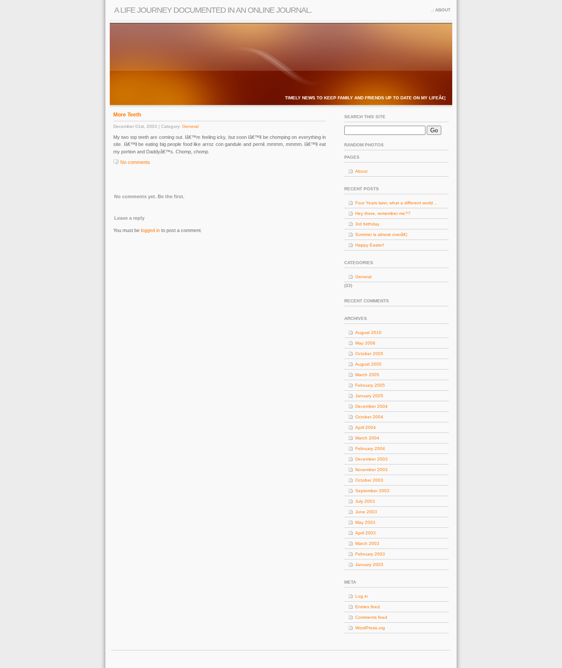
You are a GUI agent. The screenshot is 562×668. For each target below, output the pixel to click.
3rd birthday (367, 223)
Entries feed (367, 606)
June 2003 (366, 511)
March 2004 (367, 438)
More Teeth (127, 115)
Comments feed (371, 617)
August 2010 (368, 332)
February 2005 (370, 385)
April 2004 (365, 427)
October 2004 (369, 416)
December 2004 (371, 406)
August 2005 (368, 364)
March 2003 (367, 543)
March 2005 (367, 374)
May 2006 (365, 343)
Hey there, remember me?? (383, 213)
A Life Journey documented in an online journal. (213, 10)
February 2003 (370, 554)
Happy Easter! (369, 245)
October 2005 (369, 353)
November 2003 (371, 469)
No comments (135, 162)
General (190, 126)
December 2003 (371, 459)
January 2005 (369, 395)
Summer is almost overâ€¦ (381, 234)
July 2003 (365, 501)
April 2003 (365, 532)
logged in (150, 230)
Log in (361, 596)
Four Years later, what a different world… (396, 202)
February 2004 (370, 448)
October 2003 (369, 480)
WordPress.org (370, 627)
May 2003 (365, 522)
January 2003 (369, 564)
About (442, 9)
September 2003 (372, 490)
